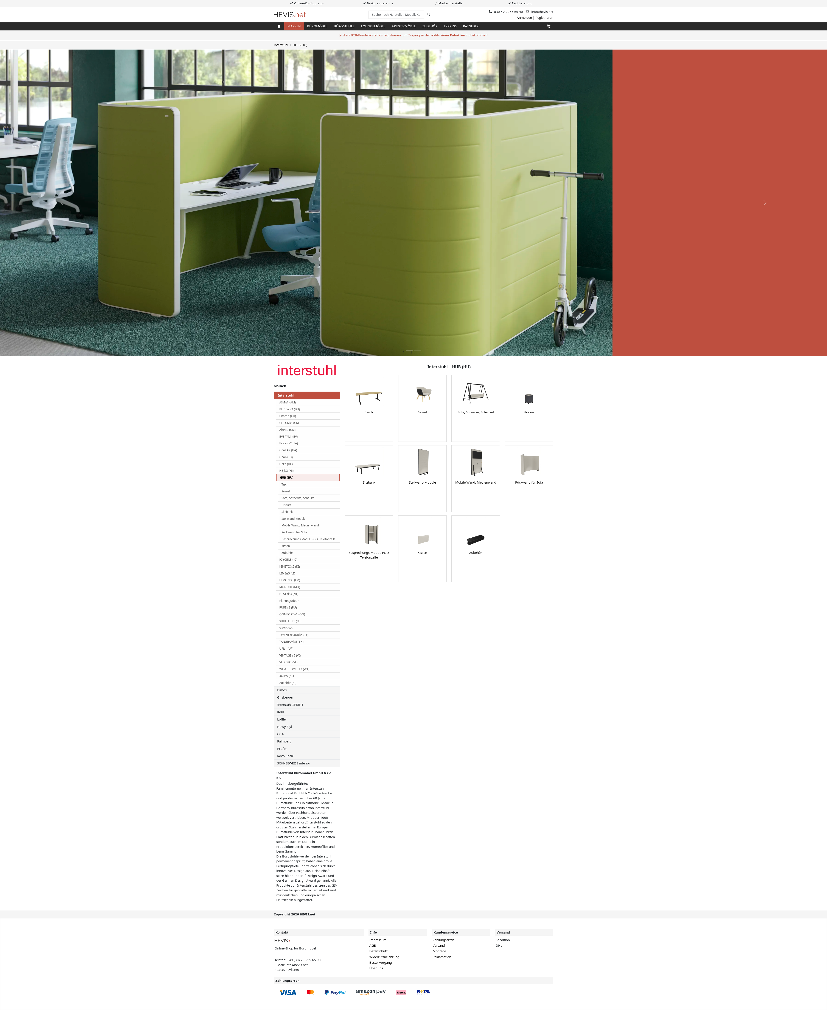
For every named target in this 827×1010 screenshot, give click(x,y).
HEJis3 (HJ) (286, 471)
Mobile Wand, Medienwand (300, 525)
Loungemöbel (373, 26)
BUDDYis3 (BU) (289, 409)
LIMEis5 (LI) (287, 573)
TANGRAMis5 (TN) (291, 642)
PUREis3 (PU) (288, 607)
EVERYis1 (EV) (288, 437)
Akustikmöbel (404, 26)
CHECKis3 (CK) (289, 423)
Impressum (377, 940)
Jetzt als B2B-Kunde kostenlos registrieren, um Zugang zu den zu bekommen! (413, 35)
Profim (282, 748)
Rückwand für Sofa (294, 532)
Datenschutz (378, 951)
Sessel (285, 491)
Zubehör (429, 26)
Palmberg (284, 741)
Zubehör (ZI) (287, 683)
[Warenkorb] (548, 26)
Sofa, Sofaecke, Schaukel (298, 498)
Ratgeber (471, 26)
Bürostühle (344, 26)
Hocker (286, 505)
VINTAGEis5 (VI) (290, 655)
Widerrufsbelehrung (384, 957)
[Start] (279, 26)
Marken (294, 26)
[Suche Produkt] (428, 14)
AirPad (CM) (287, 430)
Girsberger (285, 697)
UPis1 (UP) (286, 649)
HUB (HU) (300, 45)
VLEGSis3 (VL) (288, 662)
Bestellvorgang (380, 962)
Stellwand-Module (293, 519)
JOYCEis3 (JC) (288, 560)
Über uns (376, 968)
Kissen (285, 546)
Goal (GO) (286, 457)
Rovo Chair (285, 756)
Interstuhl (281, 45)
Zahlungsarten (443, 940)
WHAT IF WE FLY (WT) (294, 669)
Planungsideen (289, 601)
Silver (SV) (285, 628)
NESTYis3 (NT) (288, 594)
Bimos (282, 690)
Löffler (282, 719)
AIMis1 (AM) (287, 402)
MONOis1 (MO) (289, 587)
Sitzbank (287, 512)
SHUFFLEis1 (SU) (290, 621)
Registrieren (544, 17)
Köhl (280, 712)
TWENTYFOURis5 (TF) (293, 635)
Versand (439, 945)
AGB (372, 945)
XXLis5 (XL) (286, 676)
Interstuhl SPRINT (290, 704)
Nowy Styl (284, 726)
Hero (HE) (286, 464)
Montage (439, 951)
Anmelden (524, 17)
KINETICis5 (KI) (289, 566)
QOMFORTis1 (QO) (292, 614)
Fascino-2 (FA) (288, 443)
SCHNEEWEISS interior (293, 763)
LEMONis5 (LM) (289, 580)
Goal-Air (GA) (288, 450)
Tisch (284, 484)
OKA (280, 734)
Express (450, 26)
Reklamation (442, 957)
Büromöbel (317, 26)
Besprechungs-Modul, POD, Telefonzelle (308, 539)
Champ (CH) (287, 416)
